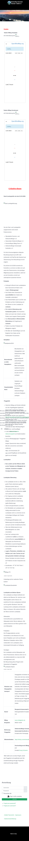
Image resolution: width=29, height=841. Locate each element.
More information (14, 431)
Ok (1, 429)
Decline (6, 429)
